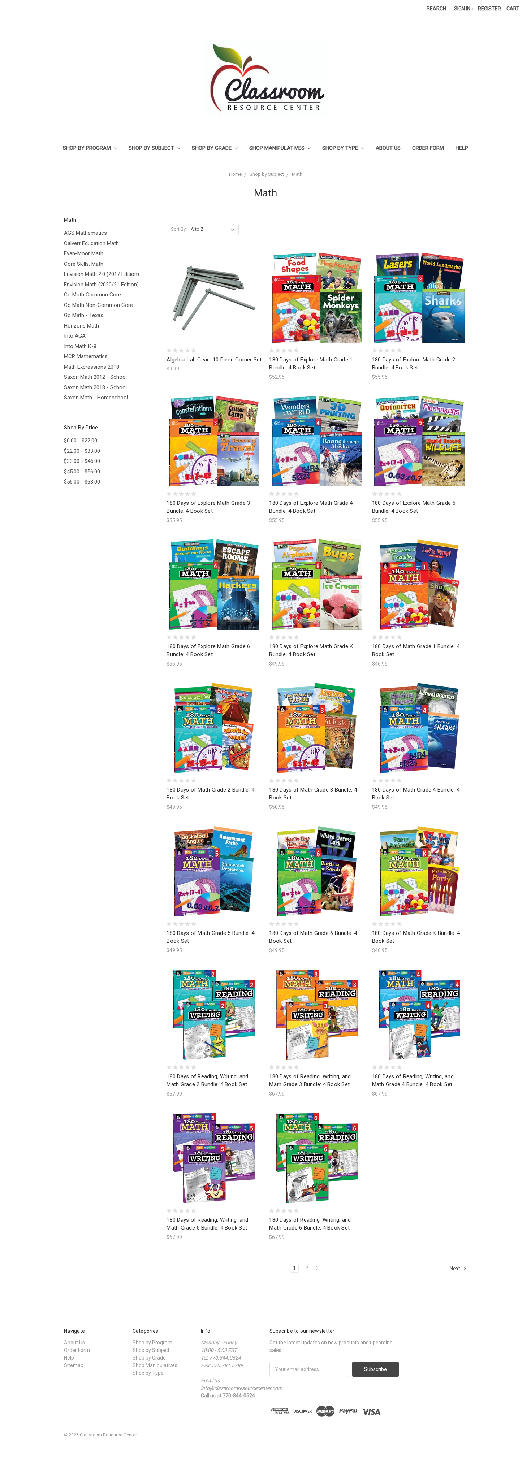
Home (235, 174)
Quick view (214, 284)
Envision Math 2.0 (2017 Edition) (101, 274)
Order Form (428, 148)
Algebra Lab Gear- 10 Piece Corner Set (214, 359)
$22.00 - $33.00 (82, 451)
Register (489, 9)
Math (297, 174)
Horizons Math (81, 325)
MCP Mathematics (86, 356)
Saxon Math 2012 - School (95, 377)
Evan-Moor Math (83, 253)
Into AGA (75, 336)
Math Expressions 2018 (91, 367)
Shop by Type (340, 148)
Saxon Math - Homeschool (96, 397)
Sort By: (179, 229)
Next (455, 1268)
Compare (212, 298)
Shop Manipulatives (277, 148)
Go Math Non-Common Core (98, 305)
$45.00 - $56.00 (82, 471)
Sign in (462, 9)
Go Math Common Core (92, 294)
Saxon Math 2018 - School (95, 387)
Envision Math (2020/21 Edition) (101, 284)
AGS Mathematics (85, 233)
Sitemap (73, 1365)
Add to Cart (214, 310)
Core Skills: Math (83, 264)
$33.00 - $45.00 (82, 461)
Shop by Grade (212, 148)
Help (462, 148)
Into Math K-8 (80, 346)
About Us (388, 148)
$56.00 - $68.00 (82, 481)
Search (436, 9)
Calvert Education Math (91, 243)
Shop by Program (87, 148)
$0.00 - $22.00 (80, 440)
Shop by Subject (152, 148)
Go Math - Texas (83, 315)
